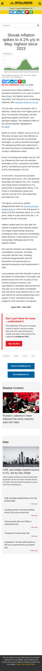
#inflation (16, 356)
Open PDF (16, 307)
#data (33, 356)
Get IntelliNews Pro (21, 374)
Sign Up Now (13, 343)
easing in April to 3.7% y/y (26, 102)
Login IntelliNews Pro (24, 8)
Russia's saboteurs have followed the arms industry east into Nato (18, 419)
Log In (12, 8)
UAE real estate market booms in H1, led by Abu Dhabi (21, 471)
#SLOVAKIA (6, 356)
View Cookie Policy (28, 664)
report (7, 127)
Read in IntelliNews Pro (21, 366)
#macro (25, 356)
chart (9, 96)
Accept (18, 664)
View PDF (26, 307)
